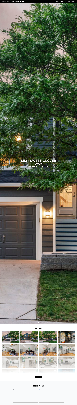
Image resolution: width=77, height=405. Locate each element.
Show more (38, 376)
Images (57, 1)
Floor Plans (63, 1)
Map (69, 1)
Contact (73, 1)
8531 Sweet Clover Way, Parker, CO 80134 (13, 1)
